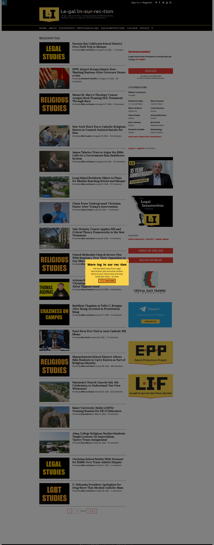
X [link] (127, 261)
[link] (107, 261)
